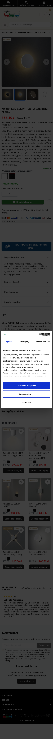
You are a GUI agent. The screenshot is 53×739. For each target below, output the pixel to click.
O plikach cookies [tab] (42, 341)
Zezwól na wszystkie (26, 385)
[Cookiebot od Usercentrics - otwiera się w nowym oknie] (39, 334)
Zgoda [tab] (9, 341)
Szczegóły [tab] (24, 341)
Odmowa (27, 402)
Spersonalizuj (25, 394)
